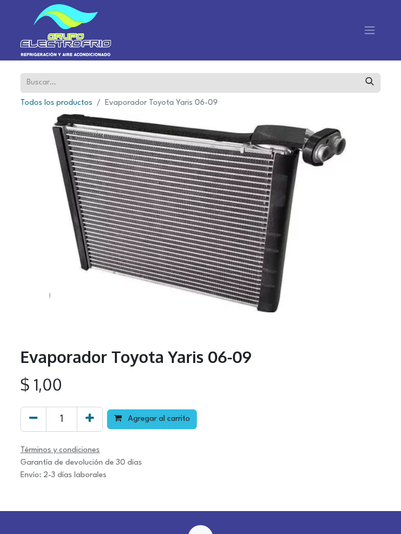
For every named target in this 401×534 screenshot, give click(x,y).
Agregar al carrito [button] (158, 419)
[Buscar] (370, 83)
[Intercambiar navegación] (370, 30)
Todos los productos (56, 103)
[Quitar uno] (33, 419)
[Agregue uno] (90, 419)
